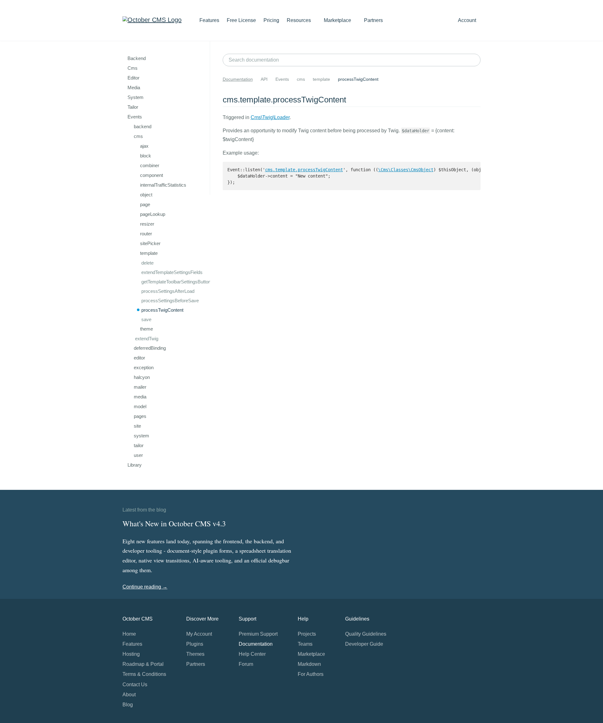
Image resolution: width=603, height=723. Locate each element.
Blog (127, 704)
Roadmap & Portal (143, 664)
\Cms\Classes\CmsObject (405, 169)
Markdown (309, 664)
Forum (246, 664)
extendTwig (146, 338)
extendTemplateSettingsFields (172, 272)
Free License (241, 20)
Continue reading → (144, 586)
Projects (307, 634)
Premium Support (258, 634)
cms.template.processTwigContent (304, 169)
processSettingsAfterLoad (167, 291)
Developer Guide (364, 644)
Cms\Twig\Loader (270, 117)
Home (129, 634)
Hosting (131, 654)
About (129, 694)
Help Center (252, 654)
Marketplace (338, 20)
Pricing (271, 20)
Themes (195, 654)
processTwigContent (162, 310)
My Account (199, 634)
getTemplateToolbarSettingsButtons (177, 281)
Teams (305, 644)
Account (467, 20)
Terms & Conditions (144, 674)
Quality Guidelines (365, 634)
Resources (299, 20)
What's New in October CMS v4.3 (174, 523)
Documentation (238, 79)
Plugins (194, 644)
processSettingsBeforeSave (170, 300)
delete (147, 263)
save (146, 319)
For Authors (310, 674)
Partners (373, 20)
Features (209, 20)
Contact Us (134, 684)
